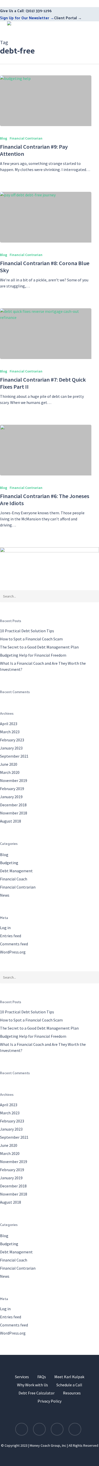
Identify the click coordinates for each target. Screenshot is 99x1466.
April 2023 (8, 723)
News (4, 895)
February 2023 (12, 739)
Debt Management (16, 870)
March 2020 (10, 772)
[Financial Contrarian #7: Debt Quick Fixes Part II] (45, 333)
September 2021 (14, 756)
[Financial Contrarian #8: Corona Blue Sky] (45, 217)
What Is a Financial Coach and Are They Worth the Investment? (43, 666)
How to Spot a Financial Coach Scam (31, 638)
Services (22, 1376)
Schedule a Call (69, 1384)
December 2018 (13, 804)
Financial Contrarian (26, 138)
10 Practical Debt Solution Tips (27, 630)
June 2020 (8, 764)
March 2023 (10, 731)
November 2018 (13, 812)
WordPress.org (13, 951)
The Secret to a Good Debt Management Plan (39, 647)
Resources (72, 1392)
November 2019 (13, 780)
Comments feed (14, 943)
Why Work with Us (32, 1384)
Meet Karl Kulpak (69, 1376)
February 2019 (12, 788)
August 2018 (10, 821)
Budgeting (9, 862)
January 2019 (11, 796)
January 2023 (11, 748)
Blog (3, 138)
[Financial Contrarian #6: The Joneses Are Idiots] (45, 450)
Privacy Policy (49, 1401)
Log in (5, 927)
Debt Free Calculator (37, 1392)
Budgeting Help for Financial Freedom (33, 655)
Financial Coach (13, 878)
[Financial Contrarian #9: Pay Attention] (45, 100)
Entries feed (10, 935)
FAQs (41, 1376)
